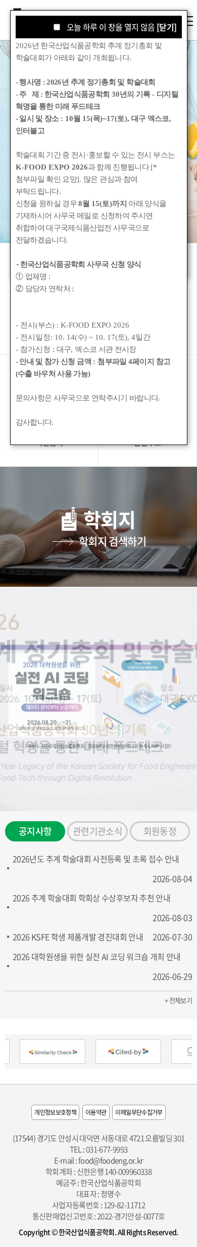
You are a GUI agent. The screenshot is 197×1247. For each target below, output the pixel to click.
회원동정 (159, 831)
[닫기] (166, 27)
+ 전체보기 (178, 1000)
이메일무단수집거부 (138, 1112)
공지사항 (35, 831)
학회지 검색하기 (112, 541)
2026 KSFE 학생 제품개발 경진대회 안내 (78, 937)
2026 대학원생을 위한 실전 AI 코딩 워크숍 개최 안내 (97, 956)
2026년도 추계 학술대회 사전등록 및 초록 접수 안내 (96, 859)
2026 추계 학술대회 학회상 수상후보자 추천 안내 (91, 898)
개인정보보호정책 (55, 1112)
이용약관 (95, 1112)
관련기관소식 (97, 831)
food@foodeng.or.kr (110, 1160)
